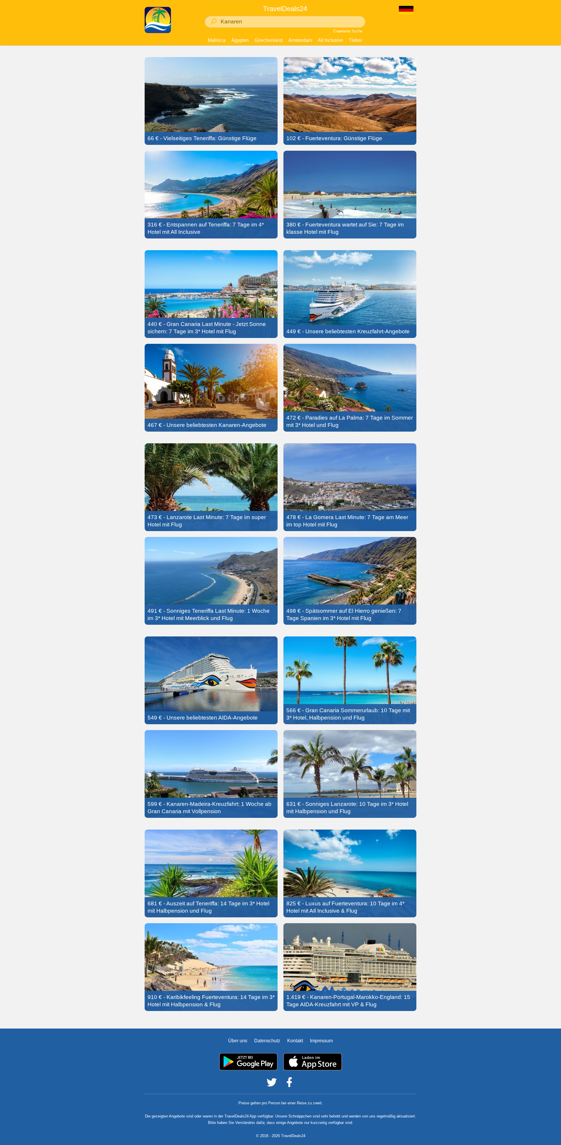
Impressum (321, 1040)
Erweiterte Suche (347, 31)
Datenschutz (267, 1040)
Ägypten (240, 40)
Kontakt (295, 1040)
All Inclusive (330, 40)
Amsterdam (300, 40)
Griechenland (268, 40)
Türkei (355, 40)
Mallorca (217, 40)
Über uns (237, 1040)
